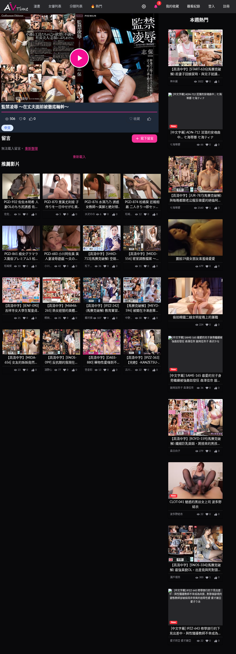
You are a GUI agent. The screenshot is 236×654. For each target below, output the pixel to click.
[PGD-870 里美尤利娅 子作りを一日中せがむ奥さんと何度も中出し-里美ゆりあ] (61, 186)
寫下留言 (147, 138)
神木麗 (174, 81)
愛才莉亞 (175, 640)
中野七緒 (130, 318)
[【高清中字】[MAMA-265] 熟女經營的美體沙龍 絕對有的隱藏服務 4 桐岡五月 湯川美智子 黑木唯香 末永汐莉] (61, 290)
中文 (7, 128)
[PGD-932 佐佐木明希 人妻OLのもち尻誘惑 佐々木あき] (21, 186)
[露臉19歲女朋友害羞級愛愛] (195, 237)
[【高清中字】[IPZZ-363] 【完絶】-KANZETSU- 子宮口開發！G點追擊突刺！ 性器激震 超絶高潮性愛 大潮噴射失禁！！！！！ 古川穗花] (142, 342)
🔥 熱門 (96, 6)
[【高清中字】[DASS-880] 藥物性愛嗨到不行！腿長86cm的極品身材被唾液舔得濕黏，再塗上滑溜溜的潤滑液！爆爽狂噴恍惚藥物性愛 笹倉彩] (102, 342)
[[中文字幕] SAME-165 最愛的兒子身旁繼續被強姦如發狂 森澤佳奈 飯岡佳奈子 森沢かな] (195, 354)
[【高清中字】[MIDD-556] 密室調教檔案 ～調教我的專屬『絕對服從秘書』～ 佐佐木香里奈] (142, 238)
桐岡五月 (49, 318)
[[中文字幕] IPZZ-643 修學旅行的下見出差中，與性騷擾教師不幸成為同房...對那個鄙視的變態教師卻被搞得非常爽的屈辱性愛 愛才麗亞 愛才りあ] (195, 607)
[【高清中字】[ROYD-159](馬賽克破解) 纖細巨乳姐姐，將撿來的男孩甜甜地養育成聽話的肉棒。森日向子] (195, 417)
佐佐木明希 (10, 214)
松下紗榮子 (91, 266)
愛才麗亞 (186, 640)
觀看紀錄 (193, 6)
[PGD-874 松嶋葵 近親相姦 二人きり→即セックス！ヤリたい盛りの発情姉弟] (142, 186)
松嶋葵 (129, 214)
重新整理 (31, 148)
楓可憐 (88, 318)
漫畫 (37, 6)
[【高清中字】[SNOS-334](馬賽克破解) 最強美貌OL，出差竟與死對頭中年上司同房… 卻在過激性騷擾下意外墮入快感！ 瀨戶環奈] (195, 544)
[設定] (143, 6)
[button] (79, 58)
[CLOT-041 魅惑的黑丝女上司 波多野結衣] (195, 480)
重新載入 (79, 157)
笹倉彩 (88, 370)
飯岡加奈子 (176, 388)
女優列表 (54, 6)
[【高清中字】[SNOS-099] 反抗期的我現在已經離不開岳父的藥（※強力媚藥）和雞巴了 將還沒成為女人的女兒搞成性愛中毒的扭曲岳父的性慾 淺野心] (61, 342)
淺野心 (48, 370)
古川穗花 (130, 370)
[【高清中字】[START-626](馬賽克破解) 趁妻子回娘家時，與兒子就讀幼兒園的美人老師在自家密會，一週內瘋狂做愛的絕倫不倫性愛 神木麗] (195, 48)
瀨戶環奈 (175, 577)
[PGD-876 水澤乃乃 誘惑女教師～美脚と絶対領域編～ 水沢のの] (102, 186)
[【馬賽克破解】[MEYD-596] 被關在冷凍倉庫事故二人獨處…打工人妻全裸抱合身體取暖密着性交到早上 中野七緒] (142, 290)
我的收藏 (172, 6)
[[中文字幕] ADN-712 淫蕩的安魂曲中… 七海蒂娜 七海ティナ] (195, 111)
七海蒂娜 (175, 144)
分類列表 (76, 6)
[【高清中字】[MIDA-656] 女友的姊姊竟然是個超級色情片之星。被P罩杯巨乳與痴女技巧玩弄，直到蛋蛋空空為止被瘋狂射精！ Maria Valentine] (21, 342)
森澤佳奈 (188, 388)
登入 (211, 6)
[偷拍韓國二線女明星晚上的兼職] (195, 296)
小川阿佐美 (50, 266)
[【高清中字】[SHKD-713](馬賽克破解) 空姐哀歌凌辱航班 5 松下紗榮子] (102, 238)
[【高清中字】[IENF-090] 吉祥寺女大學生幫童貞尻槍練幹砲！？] (21, 290)
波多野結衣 (176, 514)
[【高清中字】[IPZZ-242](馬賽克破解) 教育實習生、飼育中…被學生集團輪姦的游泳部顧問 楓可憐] (102, 290)
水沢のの (90, 214)
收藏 (134, 119)
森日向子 (175, 451)
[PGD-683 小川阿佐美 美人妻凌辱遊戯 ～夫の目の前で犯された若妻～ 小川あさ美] (61, 238)
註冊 (226, 6)
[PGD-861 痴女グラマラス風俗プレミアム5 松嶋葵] (21, 238)
